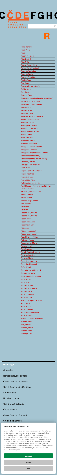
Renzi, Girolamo (27, 138)
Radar (23, 53)
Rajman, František (28, 77)
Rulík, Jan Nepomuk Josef (31, 300)
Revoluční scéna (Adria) (30, 156)
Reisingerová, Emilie (29, 125)
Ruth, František (27, 310)
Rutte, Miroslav (27, 316)
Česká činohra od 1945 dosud (17, 387)
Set (28, 469)
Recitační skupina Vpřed (30, 101)
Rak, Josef (25, 83)
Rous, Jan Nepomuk (29, 264)
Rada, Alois (25, 50)
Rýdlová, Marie (27, 328)
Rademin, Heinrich (28, 56)
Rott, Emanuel (26, 249)
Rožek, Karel (26, 267)
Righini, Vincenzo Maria (30, 183)
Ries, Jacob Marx (28, 180)
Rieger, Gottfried (27, 174)
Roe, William (26, 204)
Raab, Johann (26, 47)
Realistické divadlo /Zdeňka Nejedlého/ (37, 98)
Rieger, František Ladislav (31, 171)
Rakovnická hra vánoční (30, 86)
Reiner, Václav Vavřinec (30, 119)
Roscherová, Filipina (29, 213)
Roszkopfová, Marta (29, 243)
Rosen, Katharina (28, 222)
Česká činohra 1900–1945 (15, 381)
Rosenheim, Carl (27, 225)
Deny (28, 462)
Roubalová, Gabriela (29, 261)
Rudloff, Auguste (27, 294)
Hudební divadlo (11, 398)
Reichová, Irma (27, 113)
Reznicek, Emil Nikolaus (30, 165)
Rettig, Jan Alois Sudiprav (31, 147)
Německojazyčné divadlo (15, 376)
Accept (28, 456)
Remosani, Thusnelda (29, 128)
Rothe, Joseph (26, 246)
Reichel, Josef (26, 110)
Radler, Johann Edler (29, 65)
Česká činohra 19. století (15, 415)
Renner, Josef (26, 135)
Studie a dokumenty (12, 421)
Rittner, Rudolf (26, 198)
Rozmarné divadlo (28, 273)
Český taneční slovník (13, 404)
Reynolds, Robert (28, 162)
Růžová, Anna (26, 322)
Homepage (8, 365)
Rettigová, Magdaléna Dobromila (34, 153)
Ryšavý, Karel (26, 334)
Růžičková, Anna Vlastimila (32, 319)
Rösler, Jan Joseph (28, 231)
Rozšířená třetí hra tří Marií (31, 276)
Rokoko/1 (25, 207)
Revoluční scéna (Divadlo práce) (34, 159)
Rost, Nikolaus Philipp (29, 237)
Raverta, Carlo (26, 95)
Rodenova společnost (29, 201)
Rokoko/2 (25, 210)
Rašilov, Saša (26, 89)
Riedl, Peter (25, 168)
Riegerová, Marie (27, 177)
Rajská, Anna (26, 80)
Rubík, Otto (25, 282)
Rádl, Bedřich (26, 59)
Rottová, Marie (27, 258)
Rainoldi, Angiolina (28, 71)
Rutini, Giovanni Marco (30, 313)
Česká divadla (10, 410)
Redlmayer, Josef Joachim (31, 104)
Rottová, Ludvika (28, 255)
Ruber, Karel (25, 279)
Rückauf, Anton (27, 285)
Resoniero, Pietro (28, 141)
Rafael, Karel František (30, 68)
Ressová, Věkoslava (29, 144)
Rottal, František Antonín (31, 252)
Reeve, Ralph (26, 107)
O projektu (8, 370)
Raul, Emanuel (26, 92)
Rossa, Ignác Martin (29, 234)
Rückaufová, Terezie (29, 288)
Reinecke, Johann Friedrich (32, 116)
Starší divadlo (9, 393)
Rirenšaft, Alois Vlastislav (31, 192)
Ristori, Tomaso (27, 195)
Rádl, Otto (25, 62)
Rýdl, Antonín (26, 325)
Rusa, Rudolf (26, 307)
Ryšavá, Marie (26, 331)
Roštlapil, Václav (27, 240)
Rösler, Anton (26, 228)
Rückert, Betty (26, 291)
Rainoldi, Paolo (27, 74)
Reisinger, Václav (27, 122)
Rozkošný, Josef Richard (31, 270)
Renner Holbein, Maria (30, 132)
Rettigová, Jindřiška (29, 150)
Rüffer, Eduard (26, 297)
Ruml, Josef (25, 303)
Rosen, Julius (26, 219)
